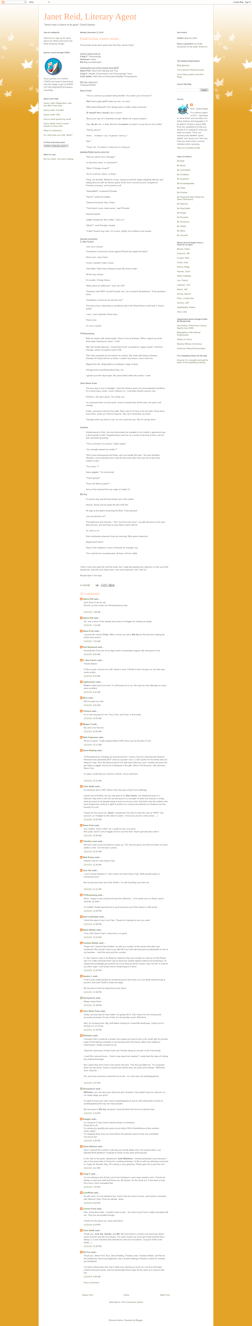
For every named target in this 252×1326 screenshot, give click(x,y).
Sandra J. (87, 976)
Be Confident (183, 174)
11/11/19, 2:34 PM (92, 1113)
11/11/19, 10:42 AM (93, 851)
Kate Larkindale (91, 917)
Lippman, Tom (183, 285)
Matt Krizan (88, 857)
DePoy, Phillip (183, 267)
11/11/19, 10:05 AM (93, 731)
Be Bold (180, 161)
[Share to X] (107, 585)
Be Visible (181, 226)
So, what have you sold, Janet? (58, 135)
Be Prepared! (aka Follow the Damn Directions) (190, 198)
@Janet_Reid (190, 38)
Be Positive (182, 192)
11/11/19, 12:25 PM (93, 970)
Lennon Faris (89, 1208)
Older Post (165, 1295)
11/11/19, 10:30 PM (93, 1246)
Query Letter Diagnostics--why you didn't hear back (58, 104)
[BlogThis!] (105, 585)
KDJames (87, 1035)
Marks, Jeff (182, 289)
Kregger (87, 1119)
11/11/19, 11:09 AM (92, 864)
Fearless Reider (90, 943)
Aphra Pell (88, 599)
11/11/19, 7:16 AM (92, 625)
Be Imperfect (183, 179)
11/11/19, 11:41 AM (92, 889)
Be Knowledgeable (185, 183)
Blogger (139, 1320)
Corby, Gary (182, 262)
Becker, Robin (183, 249)
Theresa (87, 711)
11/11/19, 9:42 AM (92, 692)
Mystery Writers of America (189, 344)
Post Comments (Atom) (132, 1302)
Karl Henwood (90, 647)
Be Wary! (181, 231)
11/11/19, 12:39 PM (93, 1030)
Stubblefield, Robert (186, 307)
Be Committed (183, 170)
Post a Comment (91, 1282)
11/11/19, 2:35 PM (92, 1140)
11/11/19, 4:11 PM (92, 1168)
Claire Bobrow (90, 1146)
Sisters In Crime (184, 339)
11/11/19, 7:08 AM (92, 612)
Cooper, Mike (183, 258)
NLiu (85, 698)
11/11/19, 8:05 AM (92, 654)
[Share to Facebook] (110, 585)
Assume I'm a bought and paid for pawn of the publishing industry (192, 361)
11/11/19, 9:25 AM (92, 676)
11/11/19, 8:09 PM (92, 1203)
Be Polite (181, 188)
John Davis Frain (91, 1011)
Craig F (86, 1174)
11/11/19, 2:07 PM (92, 1083)
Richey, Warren (184, 294)
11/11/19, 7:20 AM (92, 641)
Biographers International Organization (188, 333)
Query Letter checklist (54, 110)
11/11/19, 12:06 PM (93, 911)
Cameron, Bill (183, 253)
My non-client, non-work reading (58, 159)
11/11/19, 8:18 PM (92, 1225)
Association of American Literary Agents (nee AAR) (192, 326)
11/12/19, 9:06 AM (92, 1276)
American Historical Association (191, 348)
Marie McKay (89, 930)
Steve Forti (88, 631)
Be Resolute (182, 217)
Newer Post (87, 1295)
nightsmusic (89, 682)
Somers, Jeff (183, 303)
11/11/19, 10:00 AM (93, 718)
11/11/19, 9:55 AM (92, 705)
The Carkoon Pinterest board (190, 70)
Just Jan (87, 870)
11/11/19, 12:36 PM (93, 992)
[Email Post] (97, 585)
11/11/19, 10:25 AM (93, 819)
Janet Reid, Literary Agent (90, 16)
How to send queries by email (57, 119)
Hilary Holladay (184, 276)
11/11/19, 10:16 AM (93, 781)
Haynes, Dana (183, 271)
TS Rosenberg (90, 895)
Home (126, 1295)
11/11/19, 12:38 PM (93, 1005)
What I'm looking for (53, 130)
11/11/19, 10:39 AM (93, 835)
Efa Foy (87, 1252)
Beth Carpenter (90, 737)
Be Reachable (183, 208)
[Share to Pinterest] (113, 585)
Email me (203, 46)
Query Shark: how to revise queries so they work (56, 124)
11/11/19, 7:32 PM (92, 1187)
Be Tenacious (183, 222)
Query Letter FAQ (52, 114)
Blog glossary (183, 65)
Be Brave (181, 165)
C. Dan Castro (90, 660)
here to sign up (56, 38)
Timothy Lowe (90, 841)
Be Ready (181, 213)
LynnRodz (88, 1192)
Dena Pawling (90, 750)
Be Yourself (182, 235)
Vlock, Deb (182, 312)
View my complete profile (188, 148)
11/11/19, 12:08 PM (93, 924)
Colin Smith (88, 786)
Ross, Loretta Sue (185, 298)
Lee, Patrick (182, 280)
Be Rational (182, 204)
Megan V (87, 724)
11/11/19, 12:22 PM (93, 937)
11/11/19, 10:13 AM (93, 745)
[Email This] (102, 585)
